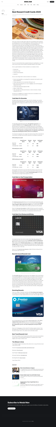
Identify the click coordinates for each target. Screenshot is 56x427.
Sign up (21, 121)
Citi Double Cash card (18, 275)
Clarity (25, 47)
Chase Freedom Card (32, 320)
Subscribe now (12, 408)
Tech (18, 4)
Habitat (34, 4)
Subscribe (52, 1)
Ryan (3, 13)
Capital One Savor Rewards (23, 249)
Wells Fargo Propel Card (22, 352)
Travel (28, 4)
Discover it (20, 328)
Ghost (33, 421)
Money (38, 4)
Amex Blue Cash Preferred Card (20, 123)
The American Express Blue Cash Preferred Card (25, 347)
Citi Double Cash (24, 355)
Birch (33, 54)
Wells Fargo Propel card (18, 201)
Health (25, 4)
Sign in (48, 1)
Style (31, 4)
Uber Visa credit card (36, 239)
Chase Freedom (22, 357)
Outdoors (21, 4)
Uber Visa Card (20, 350)
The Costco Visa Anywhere (21, 208)
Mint (21, 47)
